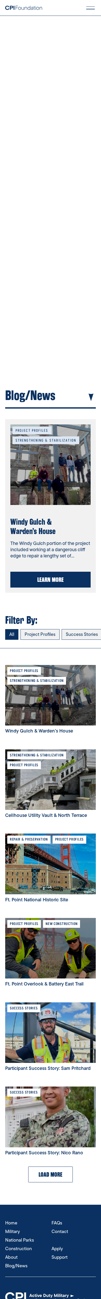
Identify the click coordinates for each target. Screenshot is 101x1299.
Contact (60, 1232)
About (11, 1257)
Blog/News (16, 1266)
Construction (18, 1249)
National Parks (19, 1240)
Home (11, 1223)
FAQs (57, 1223)
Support (60, 1257)
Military (12, 1232)
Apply (57, 1249)
